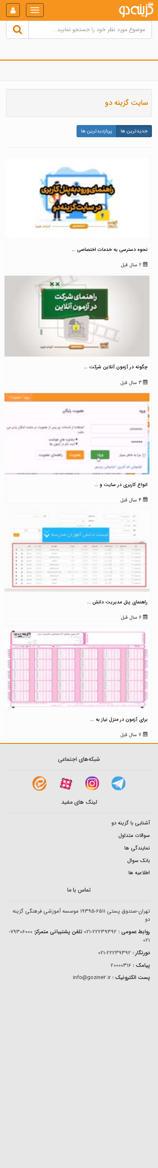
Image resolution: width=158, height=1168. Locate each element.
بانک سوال (138, 860)
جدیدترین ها (134, 131)
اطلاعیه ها (139, 873)
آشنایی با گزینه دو (130, 823)
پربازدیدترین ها (96, 131)
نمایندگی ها (137, 848)
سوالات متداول (134, 835)
